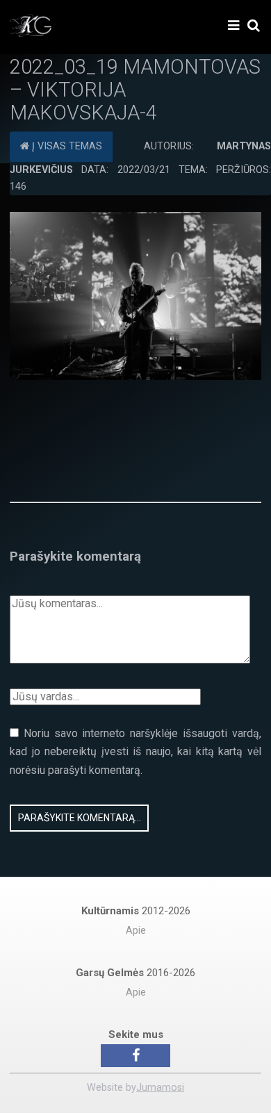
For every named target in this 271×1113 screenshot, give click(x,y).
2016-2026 (135, 972)
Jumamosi (160, 1088)
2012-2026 (135, 911)
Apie (136, 931)
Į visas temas (65, 147)
